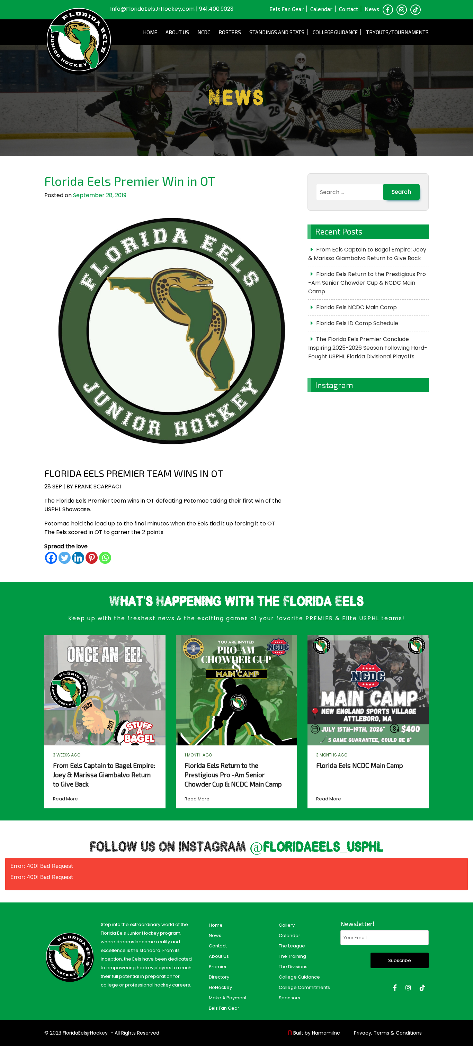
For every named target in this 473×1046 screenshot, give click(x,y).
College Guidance (335, 32)
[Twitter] (65, 558)
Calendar (321, 9)
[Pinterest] (92, 558)
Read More (65, 799)
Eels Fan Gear (286, 9)
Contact (348, 9)
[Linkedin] (78, 558)
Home (150, 32)
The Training (292, 956)
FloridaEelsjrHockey (85, 1032)
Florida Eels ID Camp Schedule (357, 323)
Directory (219, 977)
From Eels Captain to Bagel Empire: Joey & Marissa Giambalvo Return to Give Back (367, 254)
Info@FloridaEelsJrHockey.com (152, 9)
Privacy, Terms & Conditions (388, 1032)
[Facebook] (51, 558)
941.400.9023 (216, 9)
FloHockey (220, 987)
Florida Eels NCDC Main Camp (356, 307)
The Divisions (293, 966)
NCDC (203, 32)
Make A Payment (228, 997)
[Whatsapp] (105, 558)
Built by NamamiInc (316, 1032)
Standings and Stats (276, 32)
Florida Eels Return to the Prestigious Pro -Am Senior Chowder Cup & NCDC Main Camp (367, 282)
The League (292, 946)
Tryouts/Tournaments (397, 32)
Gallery (287, 925)
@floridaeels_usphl (317, 847)
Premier (218, 966)
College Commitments (304, 987)
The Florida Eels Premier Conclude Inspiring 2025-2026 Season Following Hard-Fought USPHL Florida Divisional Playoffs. (367, 347)
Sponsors (289, 997)
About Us (177, 32)
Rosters (229, 32)
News (372, 9)
